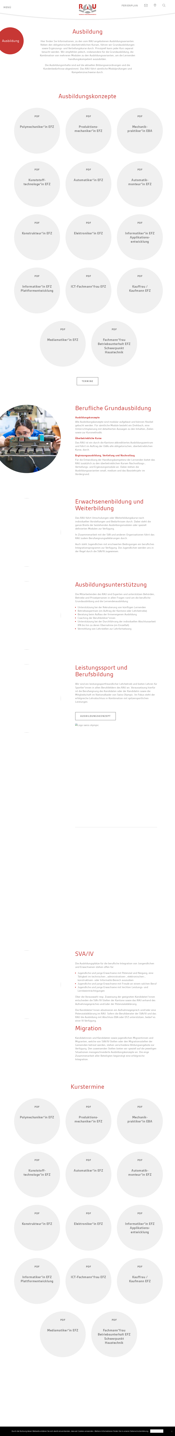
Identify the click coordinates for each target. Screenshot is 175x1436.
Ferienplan (130, 5)
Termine (87, 381)
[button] (10, 7)
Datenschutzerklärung (139, 1431)
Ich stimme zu (156, 1431)
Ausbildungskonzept (95, 716)
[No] (171, 1431)
